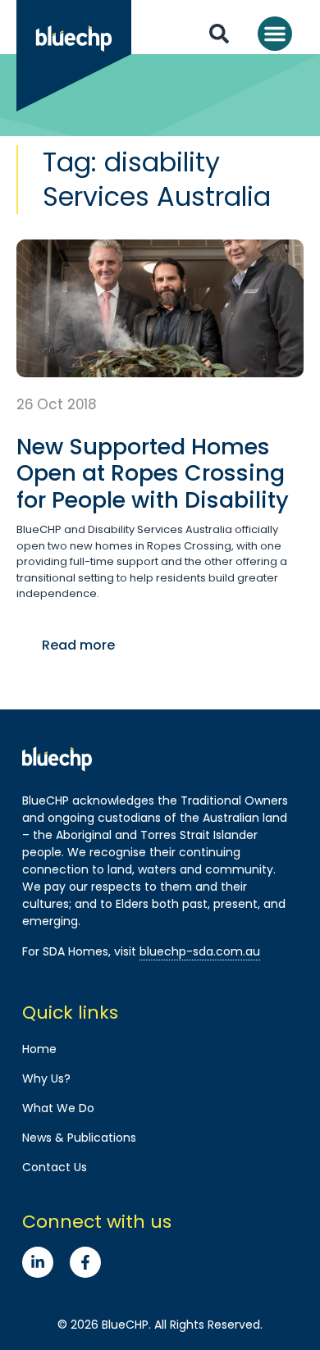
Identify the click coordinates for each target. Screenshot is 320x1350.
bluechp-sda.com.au (199, 951)
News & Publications (79, 1137)
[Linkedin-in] (37, 1262)
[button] (275, 33)
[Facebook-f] (85, 1262)
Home (39, 1049)
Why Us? (46, 1078)
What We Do (58, 1108)
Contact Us (54, 1167)
